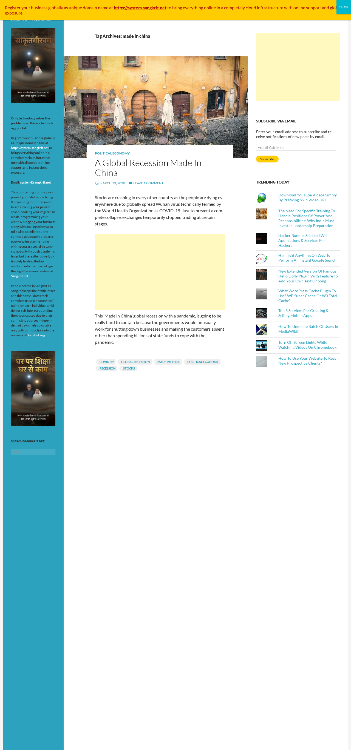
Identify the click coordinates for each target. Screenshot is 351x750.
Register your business (26, 7)
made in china (168, 361)
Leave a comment (148, 183)
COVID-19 (107, 361)
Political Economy (112, 153)
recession (107, 368)
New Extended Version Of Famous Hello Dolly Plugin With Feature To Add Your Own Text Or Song (308, 276)
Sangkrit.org (36, 335)
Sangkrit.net (19, 276)
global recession (135, 361)
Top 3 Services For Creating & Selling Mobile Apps (303, 313)
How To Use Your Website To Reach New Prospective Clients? (308, 360)
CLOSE (344, 7)
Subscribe (267, 159)
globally (55, 7)
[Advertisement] (160, 272)
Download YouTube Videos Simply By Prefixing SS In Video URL (307, 197)
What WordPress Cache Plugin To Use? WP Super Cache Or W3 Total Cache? (307, 295)
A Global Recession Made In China (148, 167)
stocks (129, 368)
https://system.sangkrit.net (30, 148)
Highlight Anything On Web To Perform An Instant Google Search (307, 257)
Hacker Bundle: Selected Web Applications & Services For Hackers (303, 240)
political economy (203, 361)
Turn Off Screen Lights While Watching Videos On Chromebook (307, 345)
